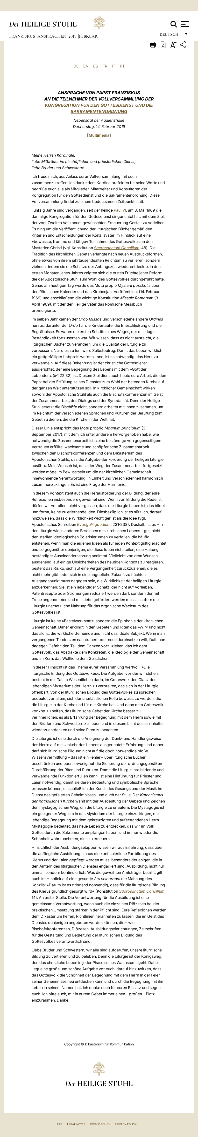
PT (122, 66)
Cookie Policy (100, 1124)
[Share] (183, 45)
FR (105, 66)
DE (76, 66)
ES (95, 66)
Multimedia (99, 135)
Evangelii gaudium (94, 524)
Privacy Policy (125, 1124)
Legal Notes (76, 1124)
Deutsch (170, 35)
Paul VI (120, 210)
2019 (73, 36)
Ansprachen (52, 36)
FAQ (59, 1124)
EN (86, 66)
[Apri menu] (184, 24)
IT (113, 66)
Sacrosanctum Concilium (116, 247)
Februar (88, 36)
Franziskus (22, 36)
